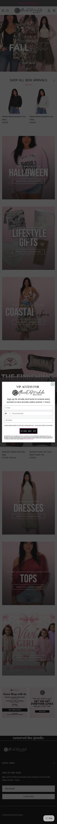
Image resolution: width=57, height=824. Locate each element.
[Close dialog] (52, 384)
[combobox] (7, 413)
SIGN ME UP (28, 431)
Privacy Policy (27, 438)
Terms (32, 438)
